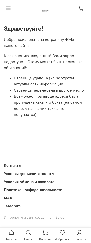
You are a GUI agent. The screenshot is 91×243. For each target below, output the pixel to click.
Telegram (12, 206)
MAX (8, 197)
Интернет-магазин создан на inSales (34, 217)
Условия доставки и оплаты (29, 173)
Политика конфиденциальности (33, 189)
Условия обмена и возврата (29, 181)
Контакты (12, 165)
